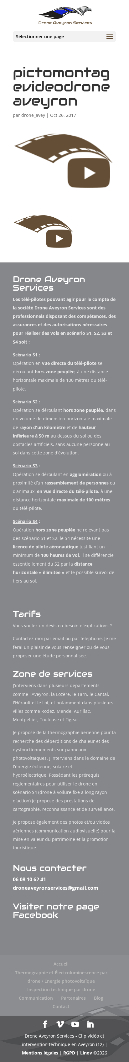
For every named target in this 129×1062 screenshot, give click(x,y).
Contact (61, 1006)
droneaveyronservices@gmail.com (55, 887)
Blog (98, 998)
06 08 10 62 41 (29, 879)
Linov (86, 1053)
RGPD (69, 1053)
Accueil (61, 964)
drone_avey (33, 115)
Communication (36, 998)
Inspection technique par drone (61, 989)
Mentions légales (40, 1053)
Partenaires (73, 998)
